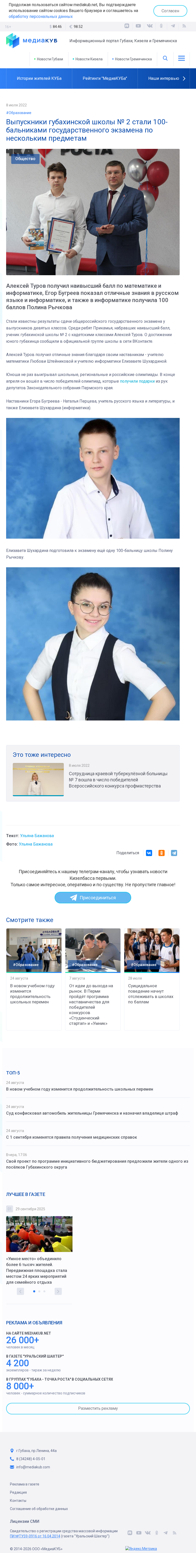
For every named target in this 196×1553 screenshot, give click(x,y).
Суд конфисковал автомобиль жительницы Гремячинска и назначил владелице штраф (92, 1113)
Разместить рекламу (98, 1408)
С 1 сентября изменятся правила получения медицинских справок (71, 1137)
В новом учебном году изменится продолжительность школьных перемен (32, 993)
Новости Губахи (50, 59)
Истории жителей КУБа (39, 78)
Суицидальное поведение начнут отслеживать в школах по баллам (150, 993)
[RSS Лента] (184, 27)
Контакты (18, 1501)
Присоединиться (98, 897)
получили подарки (137, 381)
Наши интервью (163, 78)
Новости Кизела (89, 59)
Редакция (18, 1492)
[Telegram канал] (172, 27)
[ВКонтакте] (149, 27)
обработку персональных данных (41, 16)
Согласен (170, 10)
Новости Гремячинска (133, 59)
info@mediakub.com (33, 1467)
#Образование (18, 113)
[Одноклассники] (161, 27)
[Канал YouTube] (138, 27)
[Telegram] (174, 853)
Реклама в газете (24, 1484)
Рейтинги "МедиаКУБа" (105, 78)
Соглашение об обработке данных (39, 1509)
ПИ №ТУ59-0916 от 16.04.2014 (35, 1536)
